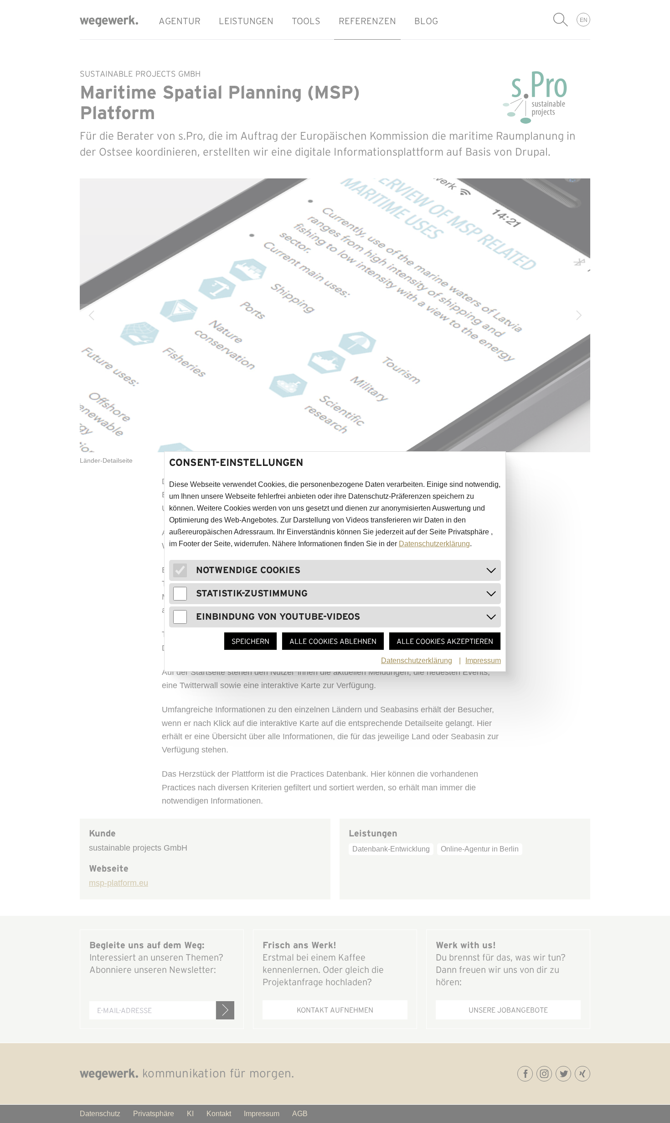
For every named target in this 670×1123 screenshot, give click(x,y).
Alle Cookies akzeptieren (445, 641)
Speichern (250, 641)
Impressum (483, 660)
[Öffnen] (491, 570)
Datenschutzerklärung (434, 544)
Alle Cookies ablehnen (332, 641)
